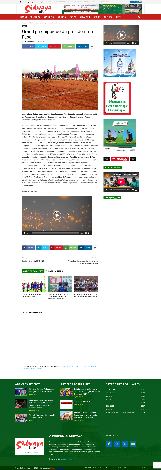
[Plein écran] (89, 233)
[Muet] (86, 233)
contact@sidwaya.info (69, 459)
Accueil (24, 23)
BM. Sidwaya (29, 41)
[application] (57, 215)
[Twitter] (137, 1)
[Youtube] (140, 1)
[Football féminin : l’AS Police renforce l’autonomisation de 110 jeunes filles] (86, 284)
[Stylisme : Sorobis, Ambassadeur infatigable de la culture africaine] (21, 392)
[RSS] (134, 1)
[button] (139, 17)
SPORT (30, 23)
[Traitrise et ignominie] (66, 404)
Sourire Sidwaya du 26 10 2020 (33, 261)
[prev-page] (23, 303)
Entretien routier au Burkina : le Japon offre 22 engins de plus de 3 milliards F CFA (87, 391)
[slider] (55, 233)
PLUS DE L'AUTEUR (54, 271)
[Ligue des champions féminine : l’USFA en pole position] (34, 284)
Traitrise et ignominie (82, 401)
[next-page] (27, 303)
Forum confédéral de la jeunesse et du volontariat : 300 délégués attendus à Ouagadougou (59, 296)
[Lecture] (25, 233)
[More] (92, 46)
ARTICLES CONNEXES (33, 271)
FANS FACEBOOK (112, 198)
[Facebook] (131, 1)
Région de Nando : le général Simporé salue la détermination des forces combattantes (86, 415)
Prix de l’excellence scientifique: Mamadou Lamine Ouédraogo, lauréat (83, 262)
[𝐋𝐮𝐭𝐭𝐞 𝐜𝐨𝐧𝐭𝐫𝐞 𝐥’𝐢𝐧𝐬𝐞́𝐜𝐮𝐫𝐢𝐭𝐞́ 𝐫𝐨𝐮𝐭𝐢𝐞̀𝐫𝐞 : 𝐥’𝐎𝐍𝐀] (21, 403)
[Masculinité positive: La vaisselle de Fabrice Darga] (21, 418)
